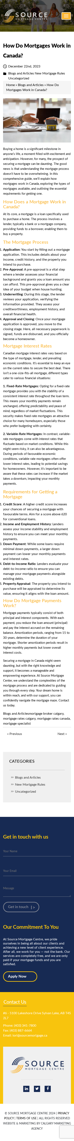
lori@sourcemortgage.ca (30, 1035)
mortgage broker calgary (46, 713)
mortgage (27, 214)
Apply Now (17, 976)
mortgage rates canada (53, 718)
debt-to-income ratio (18, 568)
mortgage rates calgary (19, 718)
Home (10, 85)
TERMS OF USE (26, 1118)
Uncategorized (18, 78)
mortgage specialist (17, 723)
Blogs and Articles (21, 73)
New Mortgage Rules (50, 73)
